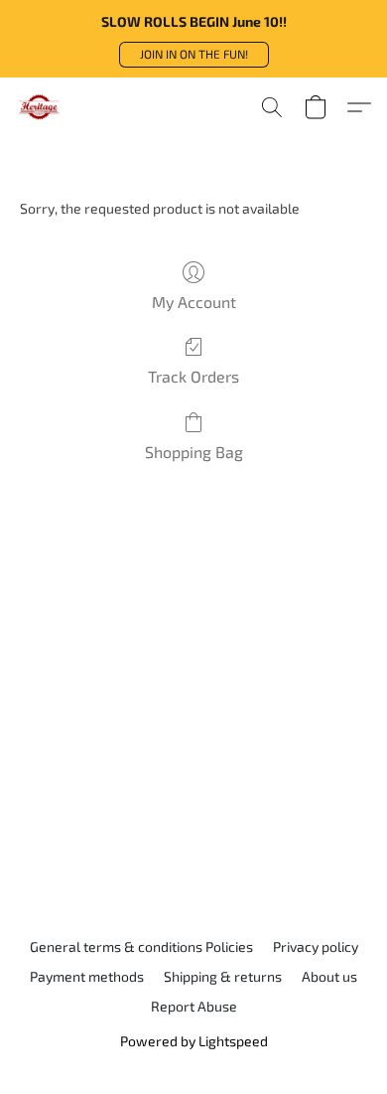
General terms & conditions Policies (141, 946)
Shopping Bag (194, 451)
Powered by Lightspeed (194, 1040)
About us (329, 976)
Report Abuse (194, 1006)
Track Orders (193, 376)
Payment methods (87, 976)
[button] (194, 55)
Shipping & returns (223, 976)
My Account (194, 301)
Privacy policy (315, 946)
